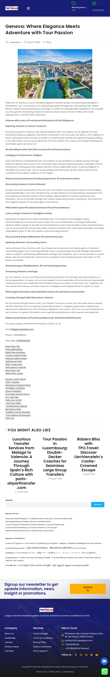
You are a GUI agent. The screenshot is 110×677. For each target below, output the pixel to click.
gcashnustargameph (15, 548)
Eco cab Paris (12, 397)
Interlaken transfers (15, 388)
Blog (49, 42)
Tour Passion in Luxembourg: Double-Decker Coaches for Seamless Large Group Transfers (54, 457)
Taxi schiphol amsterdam (18, 415)
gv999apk (10, 553)
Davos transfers (13, 391)
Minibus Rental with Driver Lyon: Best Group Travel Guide (30, 530)
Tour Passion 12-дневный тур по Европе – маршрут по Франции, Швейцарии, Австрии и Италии (63, 543)
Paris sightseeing (14, 349)
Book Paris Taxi (13, 370)
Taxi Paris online (13, 403)
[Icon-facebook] (76, 655)
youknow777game (14, 543)
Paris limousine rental (16, 358)
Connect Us (97, 7)
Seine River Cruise (14, 373)
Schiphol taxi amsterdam (18, 412)
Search (9, 500)
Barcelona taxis (13, 409)
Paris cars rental (13, 400)
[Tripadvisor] (86, 655)
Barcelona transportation (18, 385)
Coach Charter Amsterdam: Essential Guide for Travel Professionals (35, 524)
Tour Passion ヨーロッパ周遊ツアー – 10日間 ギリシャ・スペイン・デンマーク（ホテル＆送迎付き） (57, 553)
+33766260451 (23, 340)
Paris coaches (12, 382)
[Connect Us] (94, 3)
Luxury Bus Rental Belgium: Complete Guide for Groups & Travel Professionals (39, 518)
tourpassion (15, 42)
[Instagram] (81, 655)
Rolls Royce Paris (14, 361)
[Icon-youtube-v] (97, 655)
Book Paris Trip (13, 346)
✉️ (104, 661)
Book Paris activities (15, 352)
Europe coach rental (16, 379)
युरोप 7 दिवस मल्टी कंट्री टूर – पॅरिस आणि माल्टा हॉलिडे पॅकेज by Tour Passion (56, 548)
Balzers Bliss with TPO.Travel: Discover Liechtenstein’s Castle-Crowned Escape (88, 454)
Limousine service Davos (18, 394)
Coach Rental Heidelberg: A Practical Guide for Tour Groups (31, 527)
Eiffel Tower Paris (14, 364)
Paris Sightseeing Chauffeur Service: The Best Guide (28, 521)
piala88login (11, 565)
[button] (28, 8)
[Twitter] (91, 655)
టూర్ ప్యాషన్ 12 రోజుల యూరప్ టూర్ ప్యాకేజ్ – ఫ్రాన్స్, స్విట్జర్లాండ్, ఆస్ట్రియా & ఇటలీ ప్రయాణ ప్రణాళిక (54, 565)
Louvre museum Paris (16, 355)
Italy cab (10, 418)
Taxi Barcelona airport (16, 406)
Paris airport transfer (16, 367)
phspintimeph (12, 557)
